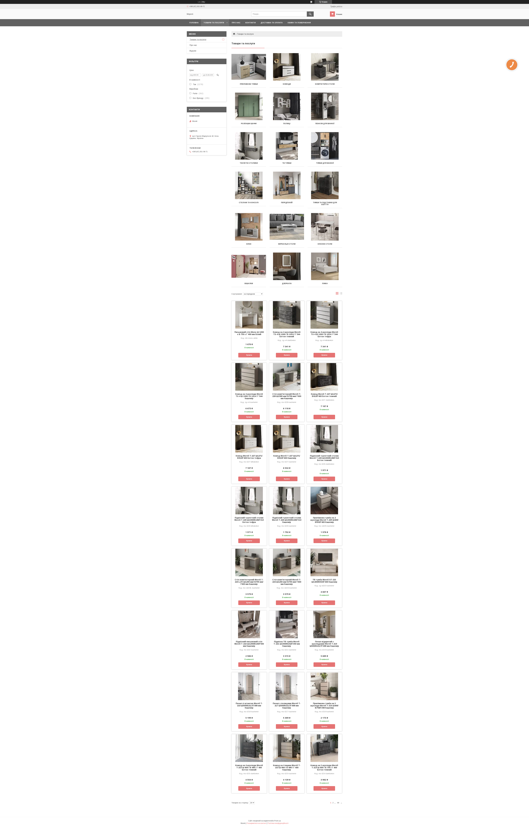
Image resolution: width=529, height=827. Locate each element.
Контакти (250, 23)
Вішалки (249, 283)
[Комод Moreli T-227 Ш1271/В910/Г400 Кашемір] (286, 438)
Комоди (287, 84)
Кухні (248, 244)
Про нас (236, 23)
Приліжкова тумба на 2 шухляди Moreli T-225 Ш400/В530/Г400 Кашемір (324, 520)
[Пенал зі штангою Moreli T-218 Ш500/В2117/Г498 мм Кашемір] (249, 686)
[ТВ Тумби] (287, 146)
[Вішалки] (248, 266)
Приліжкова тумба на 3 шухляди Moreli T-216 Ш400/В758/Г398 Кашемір (324, 705)
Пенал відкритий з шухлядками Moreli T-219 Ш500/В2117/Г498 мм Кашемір (324, 644)
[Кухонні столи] (325, 227)
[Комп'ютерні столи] (325, 67)
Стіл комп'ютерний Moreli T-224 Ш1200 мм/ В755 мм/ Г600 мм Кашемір (286, 582)
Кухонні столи (325, 244)
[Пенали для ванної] (325, 106)
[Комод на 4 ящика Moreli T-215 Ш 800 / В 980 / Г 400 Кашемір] (286, 748)
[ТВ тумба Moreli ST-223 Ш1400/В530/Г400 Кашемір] (324, 562)
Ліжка (325, 283)
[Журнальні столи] (287, 227)
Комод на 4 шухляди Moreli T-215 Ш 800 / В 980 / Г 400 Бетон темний (249, 767)
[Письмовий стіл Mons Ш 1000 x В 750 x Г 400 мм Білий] (249, 315)
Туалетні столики (249, 163)
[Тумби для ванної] (325, 146)
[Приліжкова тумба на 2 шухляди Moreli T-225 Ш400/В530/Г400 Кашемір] (324, 500)
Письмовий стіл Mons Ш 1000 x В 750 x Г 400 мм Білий (249, 333)
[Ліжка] (325, 266)
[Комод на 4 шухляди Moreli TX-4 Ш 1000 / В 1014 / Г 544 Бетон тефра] (324, 315)
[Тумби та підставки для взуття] (325, 185)
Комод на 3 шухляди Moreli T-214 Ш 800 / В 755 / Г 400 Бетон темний (324, 767)
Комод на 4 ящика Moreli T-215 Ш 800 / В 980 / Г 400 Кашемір (286, 767)
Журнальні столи (286, 244)
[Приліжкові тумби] (248, 67)
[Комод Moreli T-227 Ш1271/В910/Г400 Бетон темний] (324, 376)
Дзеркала (287, 283)
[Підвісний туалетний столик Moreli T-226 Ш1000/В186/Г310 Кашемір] (286, 500)
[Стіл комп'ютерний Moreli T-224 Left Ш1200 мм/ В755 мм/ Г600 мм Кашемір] (249, 562)
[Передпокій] (287, 185)
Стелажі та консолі (249, 203)
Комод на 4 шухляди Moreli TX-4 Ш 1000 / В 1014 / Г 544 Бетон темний (286, 334)
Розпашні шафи (249, 124)
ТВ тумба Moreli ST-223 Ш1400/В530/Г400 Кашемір (324, 581)
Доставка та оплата (272, 23)
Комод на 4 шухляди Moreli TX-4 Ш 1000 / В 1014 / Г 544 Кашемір (249, 396)
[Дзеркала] (287, 266)
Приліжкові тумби (249, 84)
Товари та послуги (213, 23)
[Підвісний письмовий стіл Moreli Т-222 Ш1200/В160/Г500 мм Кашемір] (249, 624)
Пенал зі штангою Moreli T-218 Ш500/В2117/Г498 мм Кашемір (249, 705)
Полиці (286, 124)
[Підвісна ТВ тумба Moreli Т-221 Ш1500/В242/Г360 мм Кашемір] (286, 624)
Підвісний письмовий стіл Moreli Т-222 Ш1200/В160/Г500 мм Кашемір (249, 644)
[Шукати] (310, 14)
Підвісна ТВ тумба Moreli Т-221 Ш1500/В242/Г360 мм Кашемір (287, 644)
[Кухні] (248, 227)
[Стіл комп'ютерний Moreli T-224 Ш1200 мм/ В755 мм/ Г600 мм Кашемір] (286, 562)
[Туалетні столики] (248, 146)
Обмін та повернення (299, 23)
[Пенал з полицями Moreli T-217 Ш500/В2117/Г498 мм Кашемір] (286, 686)
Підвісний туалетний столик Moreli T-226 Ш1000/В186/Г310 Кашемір (286, 520)
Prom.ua (277, 821)
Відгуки (193, 51)
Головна (194, 23)
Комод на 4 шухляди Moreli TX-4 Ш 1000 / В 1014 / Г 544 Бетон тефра (324, 334)
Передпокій (286, 203)
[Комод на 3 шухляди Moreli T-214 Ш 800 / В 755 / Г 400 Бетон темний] (324, 748)
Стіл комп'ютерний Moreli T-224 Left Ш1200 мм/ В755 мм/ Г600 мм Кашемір (249, 582)
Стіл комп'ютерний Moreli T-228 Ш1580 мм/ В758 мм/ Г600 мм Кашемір (286, 396)
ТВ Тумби (286, 163)
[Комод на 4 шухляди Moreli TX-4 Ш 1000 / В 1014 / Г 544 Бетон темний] (286, 315)
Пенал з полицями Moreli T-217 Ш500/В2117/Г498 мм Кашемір (287, 705)
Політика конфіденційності (278, 823)
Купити (249, 355)
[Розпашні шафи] (248, 106)
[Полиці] (287, 106)
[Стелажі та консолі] (248, 185)
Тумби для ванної (325, 163)
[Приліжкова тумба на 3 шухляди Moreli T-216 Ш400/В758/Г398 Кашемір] (324, 686)
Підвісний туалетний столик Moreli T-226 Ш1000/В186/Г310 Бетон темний (324, 458)
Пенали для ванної (324, 124)
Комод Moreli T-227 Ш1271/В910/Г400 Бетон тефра (249, 457)
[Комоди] (287, 67)
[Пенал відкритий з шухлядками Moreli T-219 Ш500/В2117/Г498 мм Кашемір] (324, 624)
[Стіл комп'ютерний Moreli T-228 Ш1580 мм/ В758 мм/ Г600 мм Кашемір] (286, 376)
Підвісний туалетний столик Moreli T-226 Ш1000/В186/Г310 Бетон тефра (249, 520)
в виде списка (341, 294)
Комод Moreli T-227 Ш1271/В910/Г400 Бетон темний (324, 395)
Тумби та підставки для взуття (325, 203)
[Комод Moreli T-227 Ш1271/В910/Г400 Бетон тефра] (249, 438)
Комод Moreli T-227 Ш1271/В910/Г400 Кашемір (286, 457)
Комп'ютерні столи (325, 84)
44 (338, 803)
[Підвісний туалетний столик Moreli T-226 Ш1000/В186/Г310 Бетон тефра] (249, 500)
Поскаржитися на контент (256, 823)
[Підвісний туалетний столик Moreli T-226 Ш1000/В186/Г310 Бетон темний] (324, 438)
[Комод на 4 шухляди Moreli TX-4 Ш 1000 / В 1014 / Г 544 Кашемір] (249, 376)
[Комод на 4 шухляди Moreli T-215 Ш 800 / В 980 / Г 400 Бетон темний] (249, 748)
